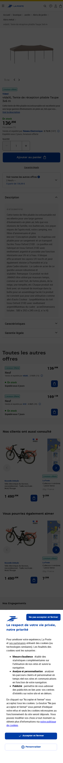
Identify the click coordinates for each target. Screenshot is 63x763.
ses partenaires (17, 643)
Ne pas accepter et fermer (43, 617)
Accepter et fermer (33, 736)
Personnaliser (33, 747)
